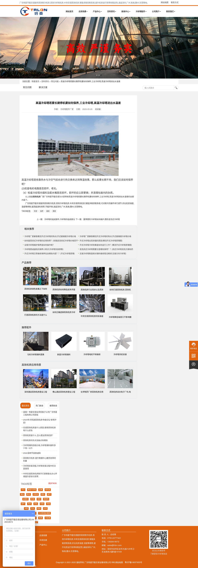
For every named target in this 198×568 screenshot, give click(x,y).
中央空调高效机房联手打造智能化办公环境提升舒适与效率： (40, 475)
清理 (54, 211)
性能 (48, 504)
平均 (23, 490)
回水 (32, 508)
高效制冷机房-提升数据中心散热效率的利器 (39, 459)
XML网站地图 (117, 562)
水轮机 (35, 494)
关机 (35, 504)
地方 (35, 523)
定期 (40, 490)
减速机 (25, 499)
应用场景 (82, 11)
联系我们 (170, 11)
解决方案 (43, 87)
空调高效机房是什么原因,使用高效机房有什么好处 (39, 429)
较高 (42, 504)
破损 (48, 211)
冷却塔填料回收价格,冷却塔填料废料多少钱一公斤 (39, 446)
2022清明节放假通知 (32, 453)
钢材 (39, 499)
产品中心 (96, 11)
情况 (28, 494)
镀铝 (42, 494)
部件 (23, 504)
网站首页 (69, 11)
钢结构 (46, 499)
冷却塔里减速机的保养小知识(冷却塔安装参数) (43, 249)
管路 (40, 518)
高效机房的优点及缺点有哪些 (35, 440)
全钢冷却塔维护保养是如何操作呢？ (39, 244)
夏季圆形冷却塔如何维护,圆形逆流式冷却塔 (101, 219)
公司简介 (155, 11)
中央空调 (43, 540)
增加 (22, 494)
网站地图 (164, 2)
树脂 (26, 508)
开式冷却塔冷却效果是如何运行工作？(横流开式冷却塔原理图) (106, 244)
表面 (32, 499)
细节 (49, 494)
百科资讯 (111, 11)
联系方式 (174, 2)
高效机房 (36, 196)
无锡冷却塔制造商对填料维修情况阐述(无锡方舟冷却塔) (103, 253)
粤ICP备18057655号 (133, 562)
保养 (41, 211)
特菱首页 (35, 81)
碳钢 (39, 508)
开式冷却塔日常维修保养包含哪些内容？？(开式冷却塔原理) (49, 253)
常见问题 (55, 81)
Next (2, 47)
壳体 (29, 504)
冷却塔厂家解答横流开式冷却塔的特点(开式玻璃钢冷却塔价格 (50, 236)
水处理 (47, 518)
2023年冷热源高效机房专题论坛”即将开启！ (39, 421)
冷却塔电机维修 (44, 513)
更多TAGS (52, 483)
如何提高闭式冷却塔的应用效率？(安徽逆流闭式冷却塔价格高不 (51, 240)
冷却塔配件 (140, 11)
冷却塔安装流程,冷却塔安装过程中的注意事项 (39, 467)
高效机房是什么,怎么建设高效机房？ (38, 435)
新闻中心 (125, 11)
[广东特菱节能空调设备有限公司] (34, 14)
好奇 (45, 508)
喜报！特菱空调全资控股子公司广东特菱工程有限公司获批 (40, 413)
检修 (35, 211)
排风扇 (47, 490)
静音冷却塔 (32, 490)
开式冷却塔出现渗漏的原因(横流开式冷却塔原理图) (101, 240)
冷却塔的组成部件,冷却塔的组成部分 (59, 219)
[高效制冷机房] (99, 48)
